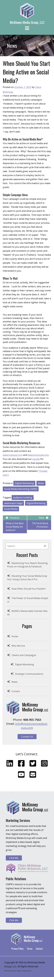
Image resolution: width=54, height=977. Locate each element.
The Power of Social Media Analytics (27, 600)
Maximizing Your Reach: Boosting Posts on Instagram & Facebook (27, 565)
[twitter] (33, 763)
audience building (22, 497)
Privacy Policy (17, 948)
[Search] (45, 546)
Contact (16, 691)
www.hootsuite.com (38, 455)
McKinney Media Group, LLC (27, 22)
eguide (36, 459)
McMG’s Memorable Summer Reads (27, 612)
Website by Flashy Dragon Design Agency (18, 971)
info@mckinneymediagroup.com (31, 726)
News (41, 483)
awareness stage (13, 503)
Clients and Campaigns (24, 655)
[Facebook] (21, 763)
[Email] (33, 774)
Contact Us (27, 736)
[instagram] (44, 763)
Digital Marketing (24, 483)
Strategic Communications (29, 673)
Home (15, 636)
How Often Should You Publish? (29, 588)
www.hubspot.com (12, 455)
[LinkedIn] (10, 763)
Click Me (13, 858)
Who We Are (18, 645)
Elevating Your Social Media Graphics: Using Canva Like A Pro (27, 577)
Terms (29, 948)
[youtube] (21, 774)
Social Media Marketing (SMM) (20, 488)
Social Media (11, 508)
